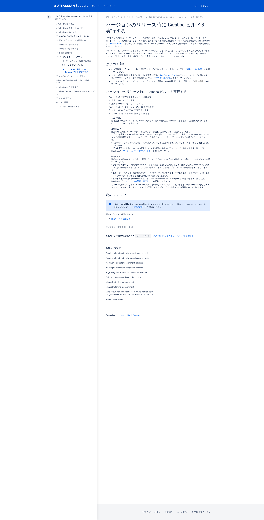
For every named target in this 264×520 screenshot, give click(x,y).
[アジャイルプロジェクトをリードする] (180, 17)
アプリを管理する (163, 78)
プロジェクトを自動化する (67, 106)
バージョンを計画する (68, 48)
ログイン (204, 6)
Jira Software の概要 (65, 24)
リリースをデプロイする (72, 65)
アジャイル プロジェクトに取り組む (72, 76)
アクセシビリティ (64, 98)
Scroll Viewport (133, 315)
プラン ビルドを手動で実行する (136, 151)
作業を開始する (66, 53)
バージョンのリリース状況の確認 (76, 61)
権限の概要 (198, 81)
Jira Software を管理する (67, 87)
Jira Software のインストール (69, 32)
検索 (195, 6)
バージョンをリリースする (70, 57)
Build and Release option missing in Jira (123, 277)
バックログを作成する (68, 44)
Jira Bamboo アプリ (168, 75)
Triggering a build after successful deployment (126, 272)
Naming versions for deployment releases (124, 263)
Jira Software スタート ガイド (69, 28)
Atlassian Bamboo (116, 43)
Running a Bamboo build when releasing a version (128, 253)
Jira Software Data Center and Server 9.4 (73, 16)
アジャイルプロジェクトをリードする (72, 36)
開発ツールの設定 (194, 69)
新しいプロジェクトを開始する (72, 40)
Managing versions (114, 299)
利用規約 (169, 512)
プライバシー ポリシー (152, 512)
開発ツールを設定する (120, 219)
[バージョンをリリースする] (185, 17)
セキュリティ (182, 512)
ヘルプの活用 (62, 102)
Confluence (119, 315)
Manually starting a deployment (120, 282)
